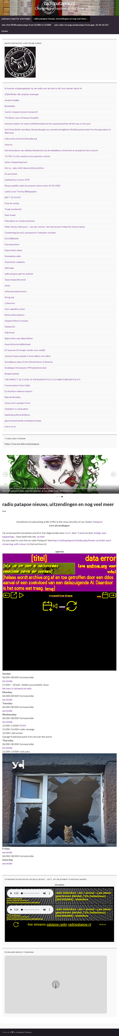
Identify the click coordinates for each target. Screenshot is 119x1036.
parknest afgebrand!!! (15, 482)
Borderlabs (10, 106)
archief (40, 536)
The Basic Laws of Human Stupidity (22, 117)
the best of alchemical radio (17, 688)
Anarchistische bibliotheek (18, 344)
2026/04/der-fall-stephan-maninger (22, 94)
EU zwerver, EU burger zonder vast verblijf (25, 350)
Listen (5, 31)
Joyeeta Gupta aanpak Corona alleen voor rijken (28, 356)
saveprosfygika (12, 100)
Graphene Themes (24, 1032)
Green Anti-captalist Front (17, 403)
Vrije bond (9, 332)
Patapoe (97, 521)
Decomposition (12, 244)
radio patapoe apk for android (19, 273)
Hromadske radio (13, 256)
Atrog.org (9, 297)
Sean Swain (10, 215)
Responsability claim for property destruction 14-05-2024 (32, 185)
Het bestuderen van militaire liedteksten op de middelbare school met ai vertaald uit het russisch (51, 150)
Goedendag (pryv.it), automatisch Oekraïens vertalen (30, 232)
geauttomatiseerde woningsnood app (23, 420)
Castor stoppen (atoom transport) (21, 112)
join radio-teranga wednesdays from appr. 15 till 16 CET (81, 25)
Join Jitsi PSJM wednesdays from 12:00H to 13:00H (26, 25)
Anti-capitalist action (15, 309)
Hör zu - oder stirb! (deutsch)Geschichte (24, 168)
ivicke (7, 285)
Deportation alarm (13, 250)
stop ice (8, 144)
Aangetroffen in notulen (16, 320)
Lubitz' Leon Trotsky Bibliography (21, 191)
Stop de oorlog (12, 203)
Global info (10, 326)
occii (67, 532)
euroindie (7, 699)
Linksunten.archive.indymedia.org (21, 138)
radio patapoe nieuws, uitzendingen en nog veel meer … (61, 18)
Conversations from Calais (17, 385)
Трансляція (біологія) (15, 279)
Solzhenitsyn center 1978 (17, 179)
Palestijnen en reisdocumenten (20, 221)
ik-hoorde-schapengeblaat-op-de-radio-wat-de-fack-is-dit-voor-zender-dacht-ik (43, 88)
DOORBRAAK (12, 238)
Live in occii (10, 426)
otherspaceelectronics (16, 291)
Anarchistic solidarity (15, 262)
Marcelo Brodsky (13, 397)
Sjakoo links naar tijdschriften (19, 338)
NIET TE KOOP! (13, 197)
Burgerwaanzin (12, 373)
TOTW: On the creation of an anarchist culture (27, 156)
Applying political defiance (17, 414)
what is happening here (16, 162)
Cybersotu (10, 303)
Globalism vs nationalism (16, 409)
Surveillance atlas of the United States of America (29, 362)
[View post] (59, 474)
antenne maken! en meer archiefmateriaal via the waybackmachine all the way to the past (48, 123)
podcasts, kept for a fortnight (16, 18)
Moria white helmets (14, 315)
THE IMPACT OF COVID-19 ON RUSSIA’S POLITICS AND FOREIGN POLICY (42, 379)
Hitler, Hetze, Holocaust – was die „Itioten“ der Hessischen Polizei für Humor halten (45, 226)
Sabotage (9, 268)
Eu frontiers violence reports (18, 391)
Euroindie (7, 680)
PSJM (23, 725)
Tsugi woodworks (13, 209)
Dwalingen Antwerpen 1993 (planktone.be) (25, 367)
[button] (5, 474)
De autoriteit (11, 174)
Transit (81, 532)
